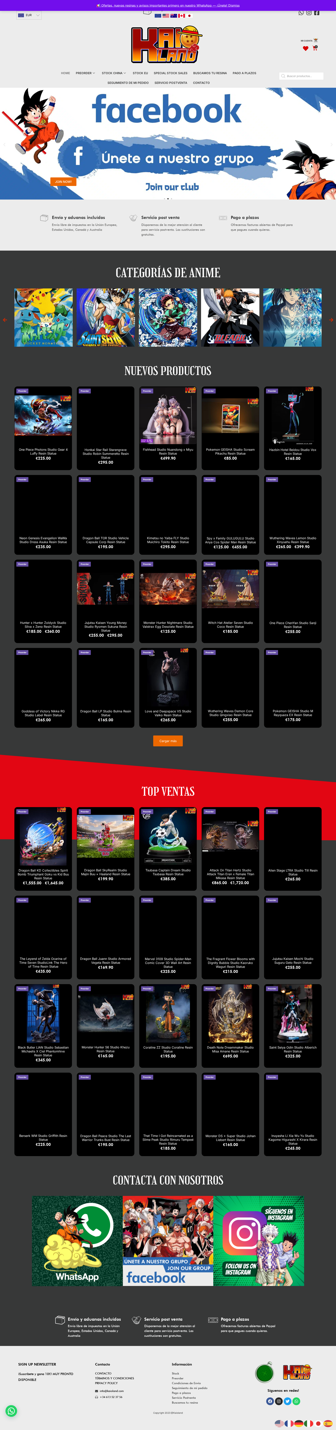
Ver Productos (68, 322)
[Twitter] (287, 1401)
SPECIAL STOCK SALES (170, 73)
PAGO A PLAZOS (244, 73)
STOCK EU (140, 73)
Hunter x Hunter (192, 313)
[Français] (289, 1423)
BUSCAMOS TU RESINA (210, 73)
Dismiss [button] (234, 5)
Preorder (178, 1378)
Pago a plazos (181, 1393)
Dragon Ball (317, 313)
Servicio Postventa (184, 1398)
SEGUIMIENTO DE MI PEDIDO (128, 83)
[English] (279, 1423)
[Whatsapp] (301, 13)
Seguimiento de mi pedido (189, 1388)
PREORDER (84, 73)
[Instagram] (309, 13)
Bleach (68, 313)
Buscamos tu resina (185, 1402)
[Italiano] (309, 1423)
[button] (4, 144)
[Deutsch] (299, 1423)
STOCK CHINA (112, 73)
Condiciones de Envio (186, 1383)
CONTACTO (201, 83)
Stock (175, 1373)
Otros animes (254, 313)
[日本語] (318, 1423)
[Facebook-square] (317, 13)
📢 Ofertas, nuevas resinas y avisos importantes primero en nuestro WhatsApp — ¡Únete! (162, 5)
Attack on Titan (130, 313)
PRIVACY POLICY (106, 1383)
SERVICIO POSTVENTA (171, 83)
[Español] (328, 1423)
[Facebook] (270, 1401)
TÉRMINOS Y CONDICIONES (114, 1378)
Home (65, 73)
